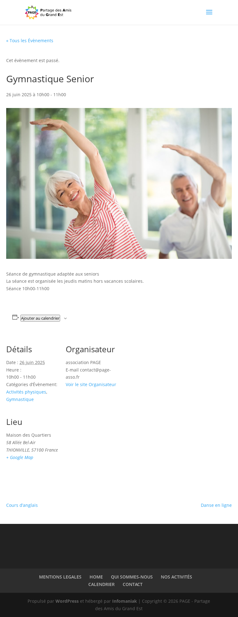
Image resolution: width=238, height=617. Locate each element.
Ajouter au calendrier (40, 318)
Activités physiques (26, 392)
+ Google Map (19, 457)
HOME (96, 577)
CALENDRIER (101, 584)
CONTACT (133, 584)
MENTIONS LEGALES (60, 577)
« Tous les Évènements (29, 40)
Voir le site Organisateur (91, 384)
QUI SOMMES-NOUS (132, 577)
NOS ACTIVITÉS (176, 577)
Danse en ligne (216, 505)
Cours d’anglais (22, 505)
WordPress (67, 601)
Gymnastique (20, 399)
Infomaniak (124, 601)
